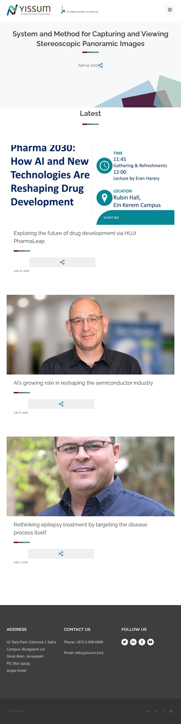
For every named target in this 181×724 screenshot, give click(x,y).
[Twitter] (124, 642)
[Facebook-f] (142, 642)
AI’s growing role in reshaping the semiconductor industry (83, 383)
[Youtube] (150, 642)
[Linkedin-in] (133, 642)
